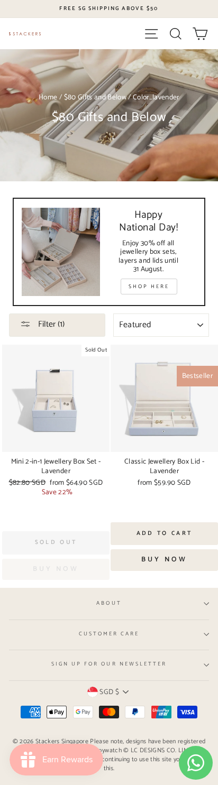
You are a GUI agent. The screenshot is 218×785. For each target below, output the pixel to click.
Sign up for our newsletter (109, 664)
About (108, 603)
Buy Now (164, 559)
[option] (109, 9)
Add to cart (164, 533)
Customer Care (109, 634)
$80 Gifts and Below (95, 97)
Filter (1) (50, 324)
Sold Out (56, 542)
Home (48, 97)
